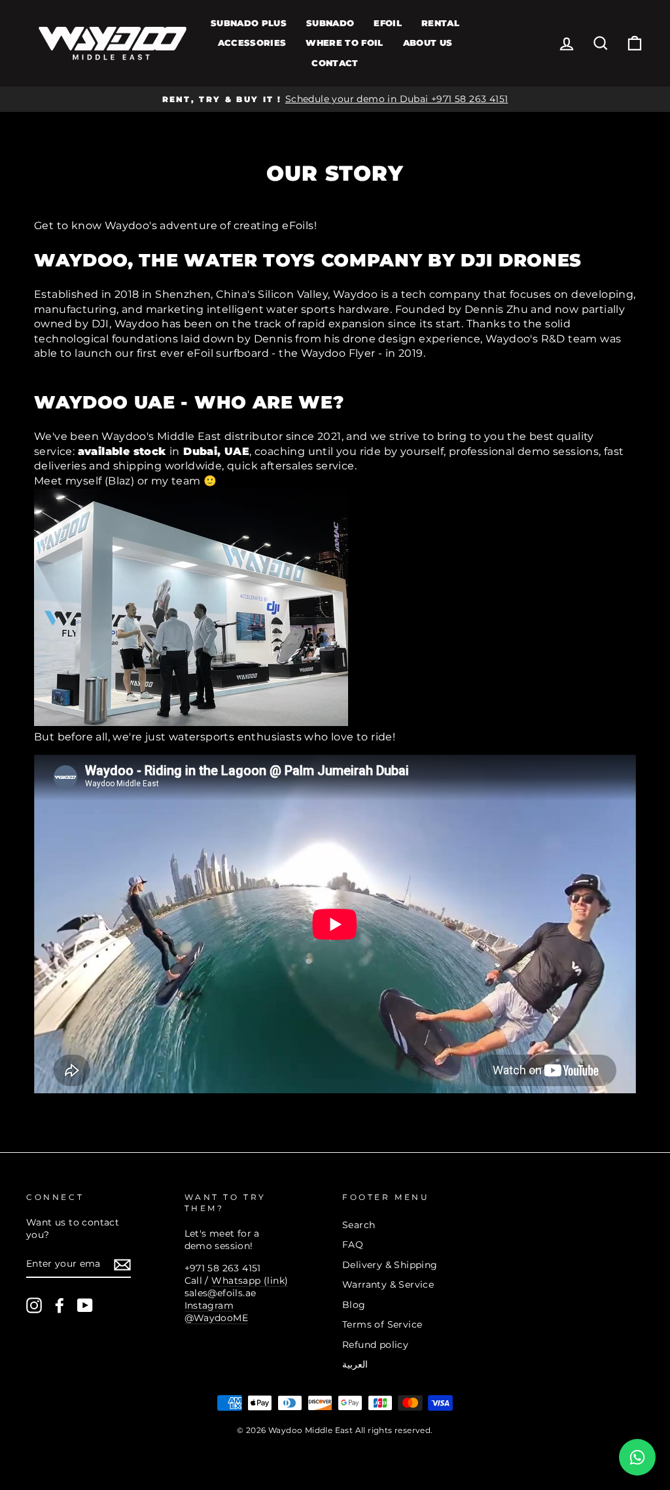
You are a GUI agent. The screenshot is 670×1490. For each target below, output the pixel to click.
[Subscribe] (122, 1265)
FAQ (352, 1244)
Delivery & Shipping (390, 1265)
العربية (355, 1364)
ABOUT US (428, 42)
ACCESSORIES (252, 42)
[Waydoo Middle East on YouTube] (85, 1305)
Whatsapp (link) (249, 1280)
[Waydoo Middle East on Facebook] (59, 1305)
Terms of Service (382, 1324)
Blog (354, 1304)
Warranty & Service (388, 1284)
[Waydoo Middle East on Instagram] (34, 1305)
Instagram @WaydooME (217, 1311)
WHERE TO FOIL (344, 42)
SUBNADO (330, 23)
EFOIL (388, 23)
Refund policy (375, 1344)
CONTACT (334, 63)
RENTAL (440, 23)
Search (358, 1225)
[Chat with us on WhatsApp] (637, 1457)
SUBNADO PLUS (249, 23)
